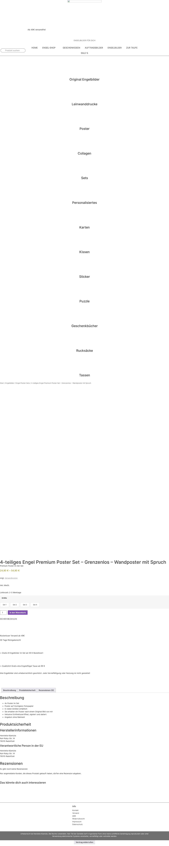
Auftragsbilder (94, 48)
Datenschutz (77, 824)
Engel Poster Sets (23, 383)
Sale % (84, 53)
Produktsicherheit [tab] (27, 690)
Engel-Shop (48, 48)
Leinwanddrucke (84, 104)
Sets (84, 178)
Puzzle (84, 301)
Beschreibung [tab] (9, 690)
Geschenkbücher (84, 326)
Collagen (84, 153)
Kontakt (75, 810)
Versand (75, 813)
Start (2, 383)
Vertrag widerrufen (84, 842)
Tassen (84, 375)
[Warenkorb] (164, 50)
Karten (84, 227)
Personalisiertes (84, 203)
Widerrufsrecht (78, 819)
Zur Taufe (131, 48)
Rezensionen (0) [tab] (46, 690)
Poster (85, 129)
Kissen (84, 252)
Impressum (76, 821)
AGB (74, 816)
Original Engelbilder (84, 79)
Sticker (84, 277)
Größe (4, 598)
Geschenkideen (71, 48)
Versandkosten (11, 578)
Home (35, 48)
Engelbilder (115, 48)
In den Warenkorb (18, 612)
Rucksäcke (84, 351)
